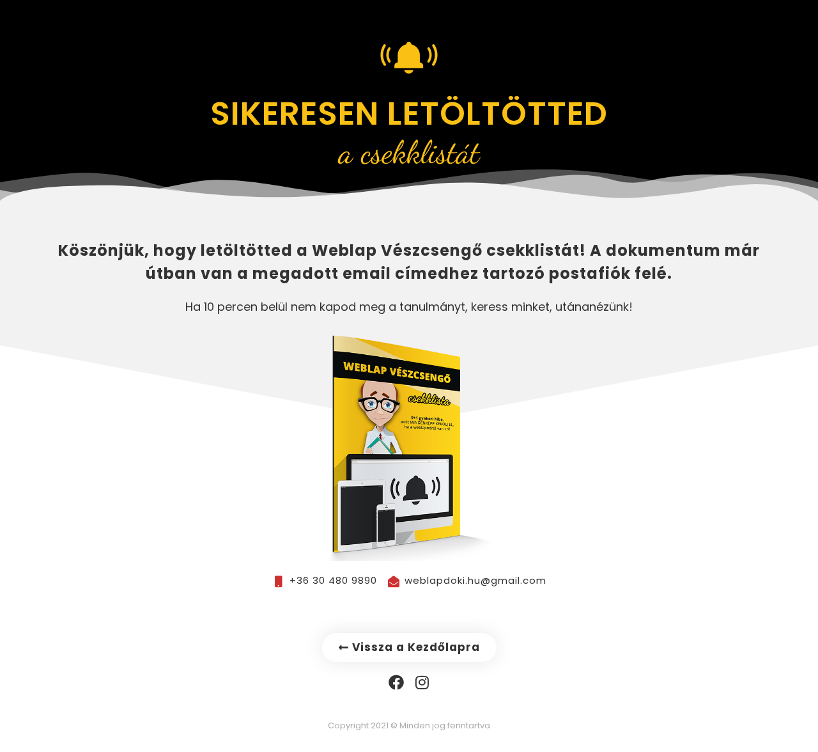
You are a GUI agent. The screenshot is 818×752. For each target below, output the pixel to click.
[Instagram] (422, 682)
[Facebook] (396, 682)
